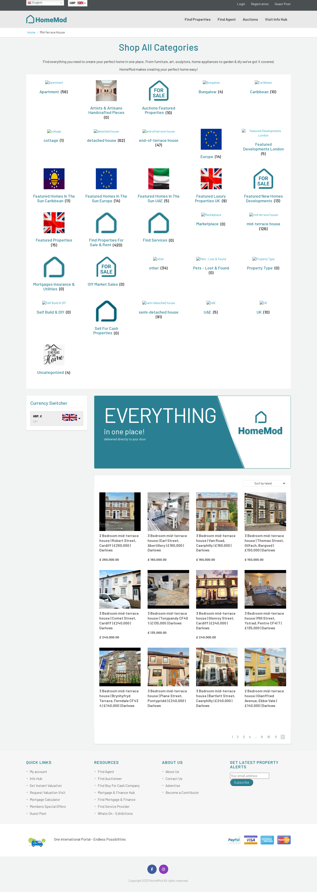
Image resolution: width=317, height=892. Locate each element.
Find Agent (227, 19)
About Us (172, 771)
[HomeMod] (46, 18)
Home (31, 32)
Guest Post (283, 4)
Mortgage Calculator (45, 799)
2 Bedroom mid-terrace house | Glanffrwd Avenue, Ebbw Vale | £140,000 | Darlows (264, 698)
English (36, 2)
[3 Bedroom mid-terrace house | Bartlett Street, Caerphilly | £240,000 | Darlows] (217, 667)
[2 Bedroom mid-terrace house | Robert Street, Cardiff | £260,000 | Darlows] (120, 511)
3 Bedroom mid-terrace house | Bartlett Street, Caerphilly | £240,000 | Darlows (216, 698)
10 (268, 737)
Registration (260, 4)
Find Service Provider (113, 806)
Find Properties (198, 19)
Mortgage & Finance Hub (116, 792)
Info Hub (36, 778)
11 (276, 737)
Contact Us (173, 778)
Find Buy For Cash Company (119, 785)
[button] (125, 498)
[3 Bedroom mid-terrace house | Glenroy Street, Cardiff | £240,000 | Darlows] (217, 589)
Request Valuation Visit (47, 792)
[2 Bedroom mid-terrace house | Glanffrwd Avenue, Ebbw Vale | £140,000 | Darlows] (265, 667)
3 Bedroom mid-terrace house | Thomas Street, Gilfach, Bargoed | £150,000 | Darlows (264, 542)
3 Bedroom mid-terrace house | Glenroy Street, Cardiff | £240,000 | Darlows (216, 620)
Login (241, 4)
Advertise (172, 785)
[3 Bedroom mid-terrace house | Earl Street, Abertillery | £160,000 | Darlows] (168, 511)
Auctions (250, 19)
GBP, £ (37, 416)
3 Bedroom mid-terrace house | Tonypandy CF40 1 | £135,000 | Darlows (168, 618)
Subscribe (241, 782)
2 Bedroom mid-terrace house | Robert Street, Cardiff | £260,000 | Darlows (119, 542)
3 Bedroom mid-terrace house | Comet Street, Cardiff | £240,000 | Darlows (119, 620)
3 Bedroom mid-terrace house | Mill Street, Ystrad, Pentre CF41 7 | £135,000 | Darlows (264, 620)
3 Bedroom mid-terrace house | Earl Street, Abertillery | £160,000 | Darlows (167, 542)
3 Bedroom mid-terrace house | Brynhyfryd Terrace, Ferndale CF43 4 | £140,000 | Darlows (119, 698)
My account (38, 771)
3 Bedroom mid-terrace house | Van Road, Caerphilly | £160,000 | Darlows (216, 542)
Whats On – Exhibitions (115, 813)
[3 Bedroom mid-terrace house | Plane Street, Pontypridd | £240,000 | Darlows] (168, 667)
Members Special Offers (48, 806)
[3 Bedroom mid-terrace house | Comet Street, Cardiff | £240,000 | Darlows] (120, 589)
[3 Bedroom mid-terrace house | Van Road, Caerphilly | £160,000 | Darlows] (217, 511)
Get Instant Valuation (46, 785)
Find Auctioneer (110, 778)
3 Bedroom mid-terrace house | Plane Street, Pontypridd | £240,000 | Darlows (167, 698)
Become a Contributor (182, 792)
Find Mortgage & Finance (117, 799)
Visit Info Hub (276, 19)
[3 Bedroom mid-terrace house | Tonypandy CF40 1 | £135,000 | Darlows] (168, 589)
